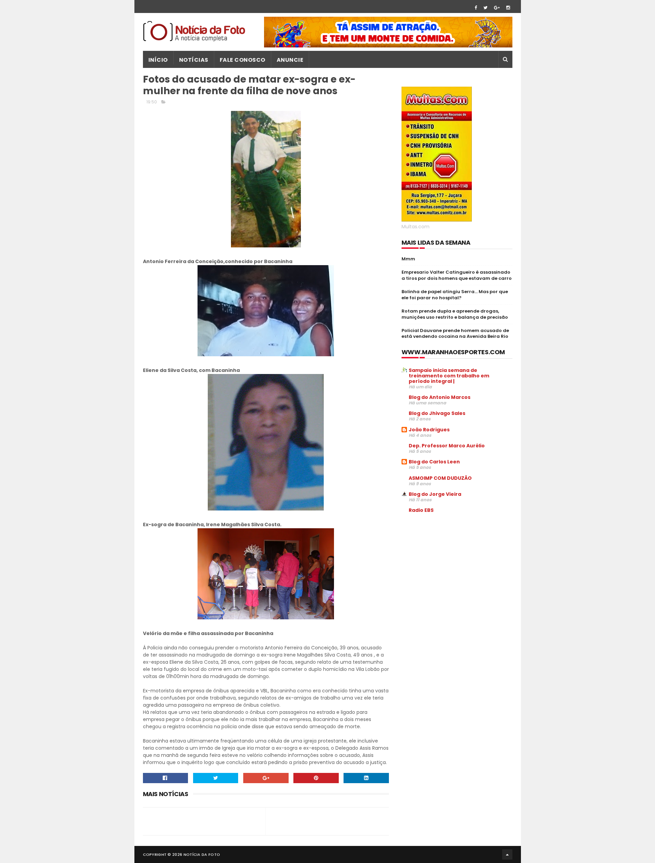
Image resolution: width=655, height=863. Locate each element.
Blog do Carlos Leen (434, 461)
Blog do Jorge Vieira (435, 494)
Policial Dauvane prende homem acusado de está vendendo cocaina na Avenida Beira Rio (455, 333)
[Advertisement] (459, 570)
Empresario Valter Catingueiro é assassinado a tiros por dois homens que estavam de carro (457, 275)
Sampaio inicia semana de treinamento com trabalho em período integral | (449, 376)
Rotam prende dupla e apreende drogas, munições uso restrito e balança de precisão (455, 314)
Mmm (408, 259)
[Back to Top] (507, 854)
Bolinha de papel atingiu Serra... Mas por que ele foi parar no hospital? (455, 294)
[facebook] (475, 7)
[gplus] (497, 7)
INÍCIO (158, 60)
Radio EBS (421, 510)
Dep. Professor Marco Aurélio (447, 445)
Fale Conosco (242, 60)
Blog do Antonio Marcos (439, 397)
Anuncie (290, 60)
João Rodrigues (429, 429)
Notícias (193, 60)
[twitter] (485, 7)
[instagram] (508, 7)
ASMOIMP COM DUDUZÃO (440, 478)
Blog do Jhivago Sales (437, 413)
